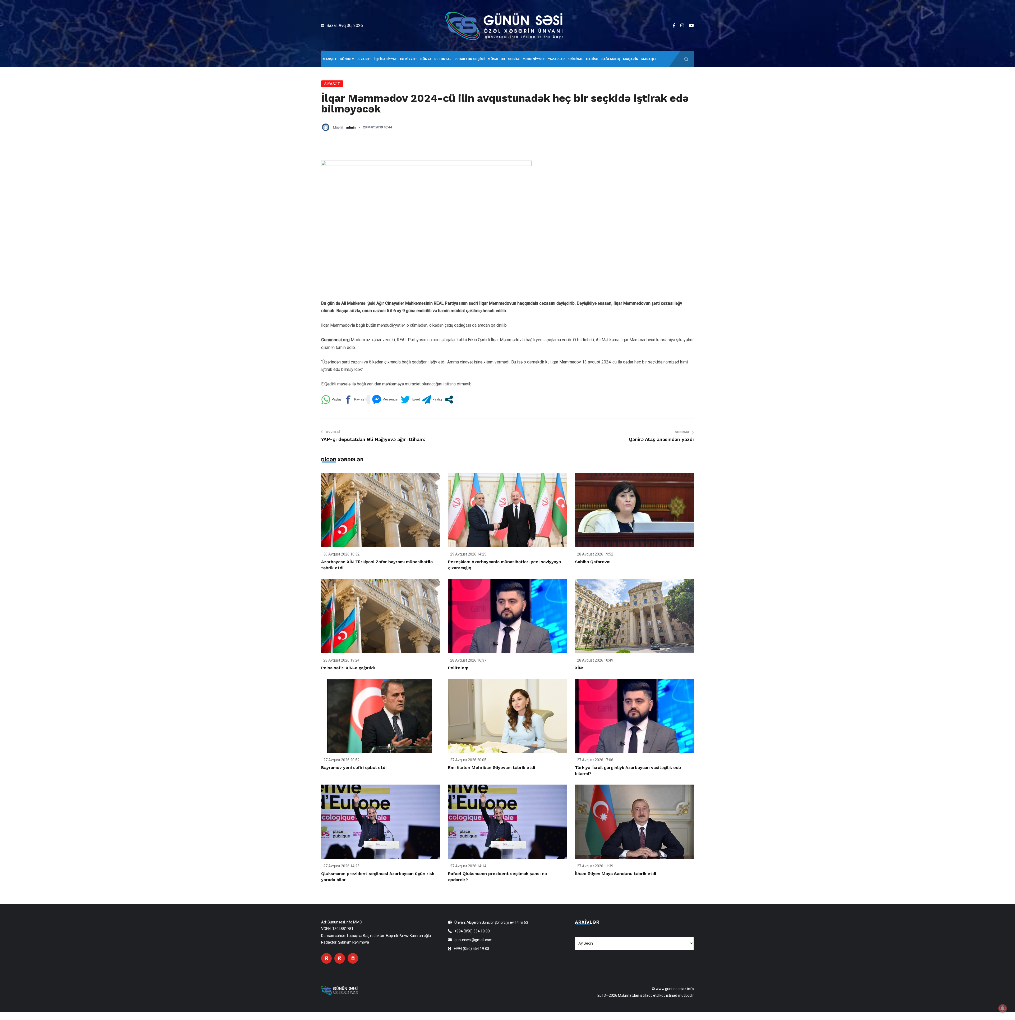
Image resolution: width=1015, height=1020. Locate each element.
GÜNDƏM (347, 59)
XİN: (579, 667)
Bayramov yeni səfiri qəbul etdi (353, 767)
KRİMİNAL (575, 59)
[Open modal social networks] (449, 399)
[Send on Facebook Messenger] (385, 399)
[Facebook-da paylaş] (354, 399)
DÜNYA (425, 59)
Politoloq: (458, 667)
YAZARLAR (556, 59)
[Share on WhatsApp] (331, 399)
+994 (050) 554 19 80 (472, 931)
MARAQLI (648, 59)
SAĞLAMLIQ (610, 59)
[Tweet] (410, 399)
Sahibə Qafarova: (592, 561)
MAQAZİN (630, 59)
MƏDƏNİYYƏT (534, 59)
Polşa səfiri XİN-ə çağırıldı (348, 667)
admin (351, 127)
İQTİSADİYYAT (385, 59)
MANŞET (330, 59)
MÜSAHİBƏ (496, 59)
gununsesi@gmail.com (473, 940)
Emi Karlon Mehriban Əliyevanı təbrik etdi (491, 767)
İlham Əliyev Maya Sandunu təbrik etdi (615, 873)
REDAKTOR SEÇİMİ (469, 59)
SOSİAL (514, 59)
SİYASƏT (364, 59)
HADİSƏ (592, 59)
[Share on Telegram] (432, 399)
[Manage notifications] (1002, 1008)
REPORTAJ (442, 59)
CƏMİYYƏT (408, 59)
